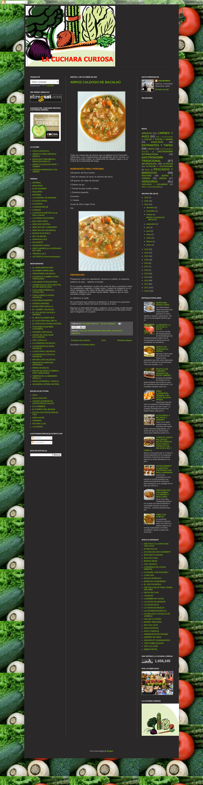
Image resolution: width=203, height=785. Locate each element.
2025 (146, 201)
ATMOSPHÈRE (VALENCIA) (43, 274)
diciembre (150, 208)
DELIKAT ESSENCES (152, 578)
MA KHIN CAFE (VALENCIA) (43, 360)
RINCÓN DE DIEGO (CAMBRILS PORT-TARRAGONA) (45, 372)
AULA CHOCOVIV (39, 398)
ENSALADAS (157, 142)
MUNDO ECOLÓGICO (41, 233)
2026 (146, 198)
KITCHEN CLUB (39, 424)
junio (148, 231)
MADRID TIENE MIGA (153, 622)
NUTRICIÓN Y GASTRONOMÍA (159, 166)
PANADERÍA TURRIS (41, 245)
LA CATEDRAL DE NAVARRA (44, 198)
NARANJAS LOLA (39, 239)
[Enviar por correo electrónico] (72, 327)
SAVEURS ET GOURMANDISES (157, 640)
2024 (146, 204)
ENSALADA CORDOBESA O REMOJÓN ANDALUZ (43, 160)
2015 (146, 274)
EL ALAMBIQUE (38, 406)
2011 (146, 288)
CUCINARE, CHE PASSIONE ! (156, 572)
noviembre (150, 211)
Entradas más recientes (80, 340)
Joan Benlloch (164, 81)
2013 (146, 281)
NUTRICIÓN (168, 164)
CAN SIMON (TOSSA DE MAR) (44, 282)
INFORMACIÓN (149, 164)
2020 (146, 260)
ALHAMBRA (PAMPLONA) (43, 271)
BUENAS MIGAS (150, 561)
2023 (146, 249)
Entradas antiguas (124, 340)
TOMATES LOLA (39, 254)
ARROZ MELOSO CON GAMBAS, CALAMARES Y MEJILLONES (163, 493)
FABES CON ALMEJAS (161, 516)
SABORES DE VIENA (152, 637)
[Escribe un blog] (75, 327)
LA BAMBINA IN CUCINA (154, 599)
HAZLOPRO (37, 192)
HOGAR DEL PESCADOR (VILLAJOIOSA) (42, 336)
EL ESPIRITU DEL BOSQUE (43, 409)
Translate (50, 86)
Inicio (104, 340)
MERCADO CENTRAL (41, 224)
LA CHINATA (37, 204)
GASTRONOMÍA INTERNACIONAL (157, 152)
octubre (149, 215)
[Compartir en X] (78, 327)
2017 (146, 267)
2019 (146, 263)
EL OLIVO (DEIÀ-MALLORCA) (44, 321)
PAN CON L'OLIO (151, 625)
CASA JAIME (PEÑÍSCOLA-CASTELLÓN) (43, 291)
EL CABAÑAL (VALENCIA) (43, 310)
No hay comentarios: (108, 323)
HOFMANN (36, 421)
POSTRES (146, 175)
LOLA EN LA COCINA (152, 619)
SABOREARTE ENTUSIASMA (156, 634)
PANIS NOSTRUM (151, 628)
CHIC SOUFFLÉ (150, 564)
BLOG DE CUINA (151, 558)
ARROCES (83, 331)
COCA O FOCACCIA (40, 151)
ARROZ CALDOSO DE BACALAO (95, 82)
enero (149, 245)
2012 (146, 284)
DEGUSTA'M (37, 186)
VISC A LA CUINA (151, 646)
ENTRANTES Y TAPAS (157, 145)
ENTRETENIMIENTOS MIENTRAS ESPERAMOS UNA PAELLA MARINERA (164, 469)
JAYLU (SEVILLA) (39, 340)
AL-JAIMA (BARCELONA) (42, 268)
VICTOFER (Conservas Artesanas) (46, 257)
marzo (149, 238)
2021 (146, 256)
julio (148, 227)
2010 (146, 291)
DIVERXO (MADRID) (40, 303)
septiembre (151, 224)
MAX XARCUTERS (40, 221)
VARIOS (163, 178)
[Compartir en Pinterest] (84, 327)
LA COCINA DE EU (151, 605)
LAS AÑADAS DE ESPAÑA (43, 218)
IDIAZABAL (36, 195)
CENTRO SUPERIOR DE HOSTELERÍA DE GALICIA (43, 402)
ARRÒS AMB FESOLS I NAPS (162, 304)
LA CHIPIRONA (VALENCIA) (43, 343)
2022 (146, 253)
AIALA (34, 395)
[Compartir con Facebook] (81, 327)
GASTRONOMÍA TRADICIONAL (99, 331)
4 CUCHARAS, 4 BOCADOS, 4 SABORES (163, 417)
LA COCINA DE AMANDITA (155, 602)
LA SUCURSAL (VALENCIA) (43, 351)
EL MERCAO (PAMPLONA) (43, 318)
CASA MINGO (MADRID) (42, 300)
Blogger (110, 751)
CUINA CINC (149, 575)
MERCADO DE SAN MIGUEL (44, 230)
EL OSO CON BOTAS (152, 584)
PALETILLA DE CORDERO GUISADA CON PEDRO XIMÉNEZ (163, 372)
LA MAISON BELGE (40, 207)
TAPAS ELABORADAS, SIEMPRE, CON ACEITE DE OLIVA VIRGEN (163, 395)
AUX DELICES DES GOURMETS (157, 552)
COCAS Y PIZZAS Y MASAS (158, 139)
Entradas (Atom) (88, 345)
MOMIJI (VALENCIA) (40, 368)
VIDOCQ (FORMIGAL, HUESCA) (45, 381)
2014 (146, 277)
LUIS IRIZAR (37, 427)
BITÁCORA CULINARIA (153, 555)
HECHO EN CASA (151, 593)
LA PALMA (36, 210)
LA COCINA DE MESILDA (154, 608)
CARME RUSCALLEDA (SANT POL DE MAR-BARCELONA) (46, 286)
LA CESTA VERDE (39, 201)
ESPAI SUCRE (38, 418)
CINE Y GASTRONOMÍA (164, 137)
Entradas (37, 438)
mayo (148, 234)
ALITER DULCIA (150, 549)
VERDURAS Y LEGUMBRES (155, 184)
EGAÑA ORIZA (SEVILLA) (42, 306)
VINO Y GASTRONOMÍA (151, 187)
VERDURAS (150, 181)
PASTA (147, 170)
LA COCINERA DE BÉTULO (155, 611)
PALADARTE (37, 242)
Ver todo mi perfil (162, 89)
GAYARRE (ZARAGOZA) (42, 332)
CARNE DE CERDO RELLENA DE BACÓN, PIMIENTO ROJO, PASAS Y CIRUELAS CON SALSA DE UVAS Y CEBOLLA (158, 443)
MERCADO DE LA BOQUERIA (44, 227)
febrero (149, 241)
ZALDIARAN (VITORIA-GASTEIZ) (45, 384)
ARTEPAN (36, 183)
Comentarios (39, 442)
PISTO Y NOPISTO (151, 631)
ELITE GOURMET (39, 189)
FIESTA (151, 149)
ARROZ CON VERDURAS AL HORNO (162, 349)
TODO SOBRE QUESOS (154, 643)
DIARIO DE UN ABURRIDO (155, 581)
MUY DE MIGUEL (39, 236)
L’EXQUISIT (148, 596)
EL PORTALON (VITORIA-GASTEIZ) (46, 324)
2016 (146, 270)
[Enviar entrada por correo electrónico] (119, 323)
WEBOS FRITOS (150, 649)
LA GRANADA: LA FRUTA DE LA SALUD (163, 327)
